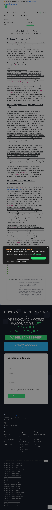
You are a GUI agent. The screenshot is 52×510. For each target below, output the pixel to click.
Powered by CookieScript (11, 261)
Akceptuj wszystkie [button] (39, 258)
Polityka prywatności (36, 254)
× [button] (47, 247)
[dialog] (26, 255)
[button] (21, 261)
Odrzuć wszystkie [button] (23, 258)
